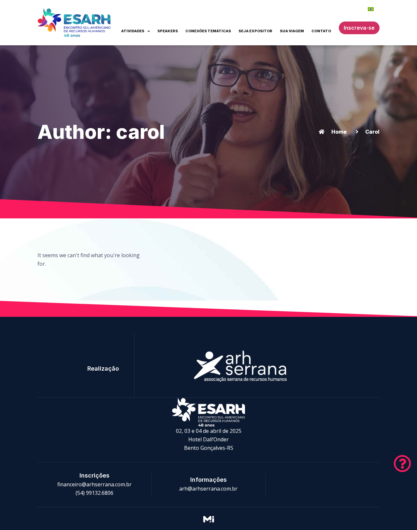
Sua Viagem (292, 31)
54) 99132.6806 (95, 492)
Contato (321, 31)
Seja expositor (255, 31)
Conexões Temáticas (208, 31)
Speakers (167, 31)
